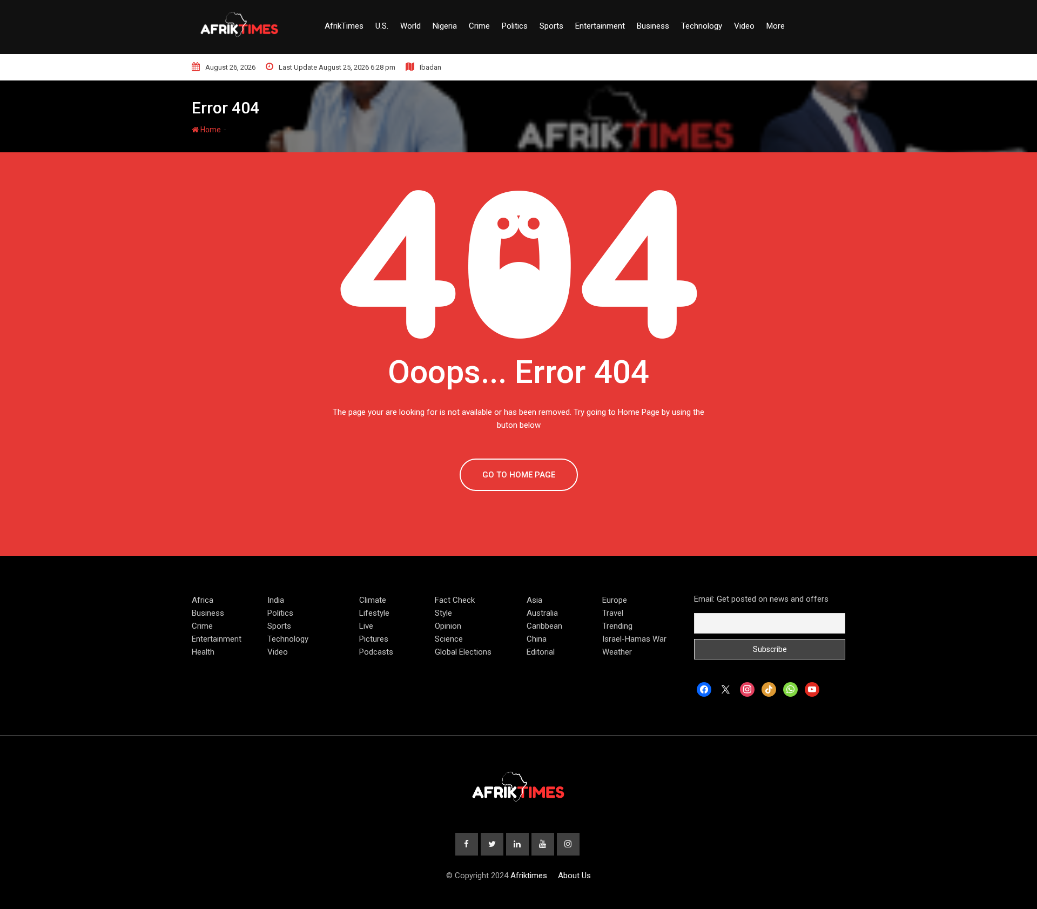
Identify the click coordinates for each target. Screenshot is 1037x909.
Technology (701, 26)
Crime (479, 26)
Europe (614, 600)
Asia (534, 600)
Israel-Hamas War (634, 639)
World (410, 26)
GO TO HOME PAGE (518, 475)
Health (203, 652)
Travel (612, 613)
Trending (617, 626)
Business (653, 26)
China (537, 639)
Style (443, 613)
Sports (551, 26)
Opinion (448, 626)
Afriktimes (528, 875)
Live (366, 626)
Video (744, 26)
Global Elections (463, 652)
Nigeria (445, 26)
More (775, 26)
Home (210, 129)
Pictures (373, 639)
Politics (515, 26)
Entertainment (600, 26)
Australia (542, 613)
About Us (574, 875)
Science (449, 639)
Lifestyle (374, 613)
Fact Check (455, 600)
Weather (617, 652)
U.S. (381, 26)
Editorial (541, 652)
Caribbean (544, 626)
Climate (372, 600)
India (275, 600)
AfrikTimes (344, 26)
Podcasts (376, 652)
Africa (202, 600)
